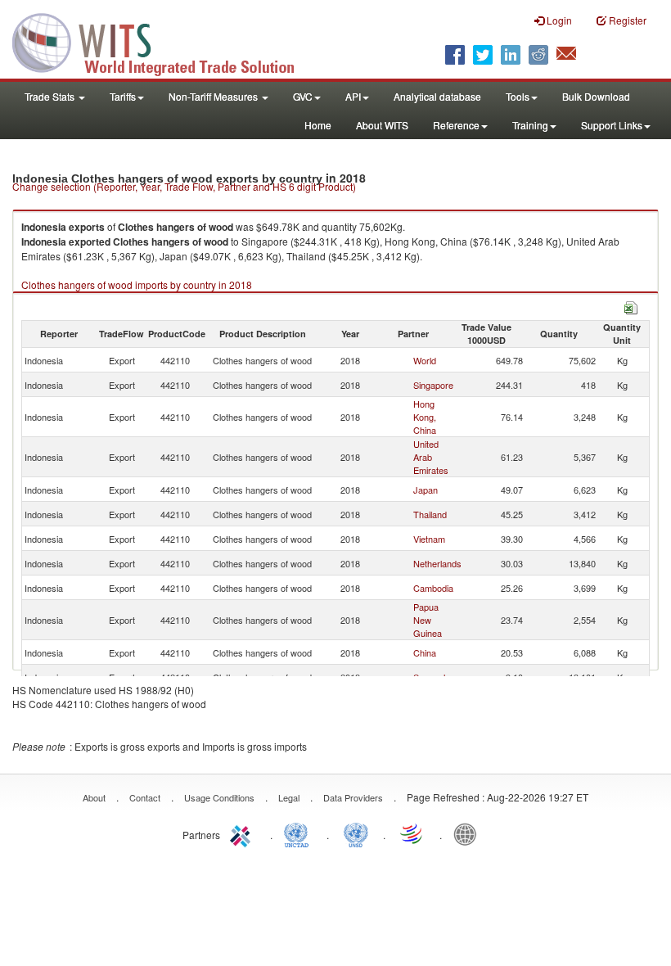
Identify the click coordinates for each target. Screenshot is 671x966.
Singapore (433, 384)
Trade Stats (51, 96)
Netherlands (437, 563)
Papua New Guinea (427, 619)
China (424, 652)
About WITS (382, 125)
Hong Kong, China (424, 416)
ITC (243, 833)
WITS (163, 41)
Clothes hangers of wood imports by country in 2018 (136, 284)
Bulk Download (596, 96)
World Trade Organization (412, 833)
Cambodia (433, 587)
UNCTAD (299, 833)
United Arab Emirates (430, 456)
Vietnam (429, 538)
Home (317, 125)
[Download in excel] (630, 306)
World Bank (469, 833)
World (424, 360)
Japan (425, 489)
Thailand (430, 514)
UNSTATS (356, 833)
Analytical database (437, 96)
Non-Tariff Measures (214, 96)
